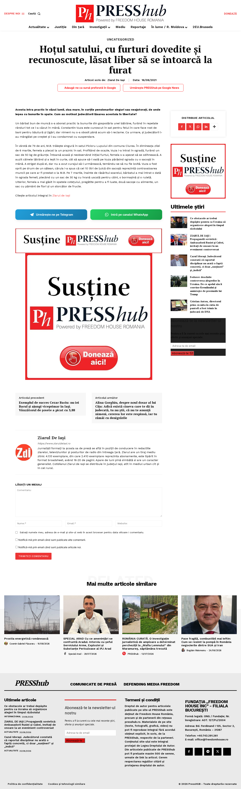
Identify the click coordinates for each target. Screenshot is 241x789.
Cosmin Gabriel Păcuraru (22, 643)
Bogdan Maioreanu (196, 650)
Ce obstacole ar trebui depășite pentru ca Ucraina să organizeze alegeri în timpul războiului (208, 223)
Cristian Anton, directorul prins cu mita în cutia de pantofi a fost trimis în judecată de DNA (205, 306)
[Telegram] (208, 752)
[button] (35, 14)
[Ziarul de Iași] (23, 452)
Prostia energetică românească (26, 638)
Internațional (12, 716)
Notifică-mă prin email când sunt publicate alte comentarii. (52, 539)
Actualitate (11, 732)
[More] (214, 126)
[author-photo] (6, 644)
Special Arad (74, 654)
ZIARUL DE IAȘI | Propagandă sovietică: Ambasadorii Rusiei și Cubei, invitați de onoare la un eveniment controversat (207, 242)
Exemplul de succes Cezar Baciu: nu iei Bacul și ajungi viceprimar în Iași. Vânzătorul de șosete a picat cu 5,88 (49, 406)
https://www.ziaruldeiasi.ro (54, 443)
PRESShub (133, 654)
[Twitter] (189, 126)
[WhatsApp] (197, 126)
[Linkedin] (206, 126)
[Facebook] (181, 126)
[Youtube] (227, 752)
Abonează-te (180, 353)
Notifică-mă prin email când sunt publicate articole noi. (49, 547)
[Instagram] (198, 752)
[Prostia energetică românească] (32, 614)
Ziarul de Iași (116, 80)
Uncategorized (120, 39)
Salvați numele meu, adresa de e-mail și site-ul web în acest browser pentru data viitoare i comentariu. (82, 532)
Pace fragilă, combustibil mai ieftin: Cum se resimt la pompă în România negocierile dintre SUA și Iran (206, 642)
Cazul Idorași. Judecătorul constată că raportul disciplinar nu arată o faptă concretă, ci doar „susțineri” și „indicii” (207, 263)
